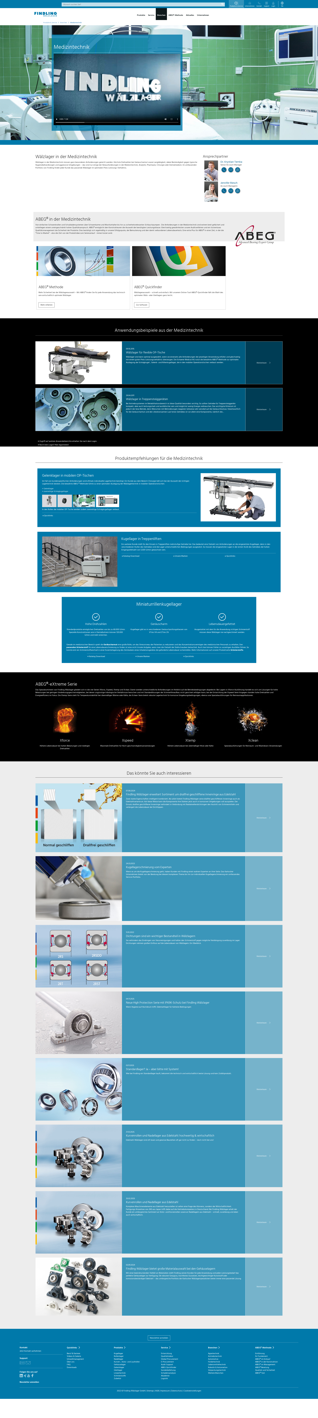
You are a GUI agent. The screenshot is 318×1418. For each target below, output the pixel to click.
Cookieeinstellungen (192, 1390)
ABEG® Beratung (262, 1367)
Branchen (212, 1347)
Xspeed (127, 740)
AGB (157, 1390)
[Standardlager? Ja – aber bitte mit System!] (79, 1120)
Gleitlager (118, 1370)
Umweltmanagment (75, 1359)
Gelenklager (49, 488)
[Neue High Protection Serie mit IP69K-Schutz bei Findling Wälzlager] (79, 1053)
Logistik (164, 1378)
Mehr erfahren (46, 304)
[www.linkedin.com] (21, 1376)
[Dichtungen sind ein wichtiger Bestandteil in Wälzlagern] (79, 986)
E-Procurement (167, 1361)
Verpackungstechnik (217, 1370)
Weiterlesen (262, 362)
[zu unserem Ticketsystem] (22, 1364)
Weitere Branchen (215, 1373)
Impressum (165, 1390)
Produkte (118, 1347)
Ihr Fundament (261, 1356)
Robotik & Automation (217, 1367)
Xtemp (190, 740)
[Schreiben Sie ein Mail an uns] (28, 1364)
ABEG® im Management (265, 1364)
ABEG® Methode (263, 1347)
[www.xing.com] (25, 1376)
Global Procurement (169, 1359)
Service (164, 1347)
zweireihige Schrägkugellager (56, 491)
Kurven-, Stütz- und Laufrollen (127, 1361)
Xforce (65, 740)
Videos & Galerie (74, 1356)
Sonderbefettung (168, 1370)
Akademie (165, 1375)
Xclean (253, 740)
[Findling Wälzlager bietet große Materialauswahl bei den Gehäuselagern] (79, 1315)
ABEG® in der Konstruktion (266, 1361)
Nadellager (118, 1359)
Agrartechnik (213, 1353)
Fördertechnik (214, 1361)
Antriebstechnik (215, 1356)
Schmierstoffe (120, 1375)
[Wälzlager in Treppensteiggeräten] (79, 430)
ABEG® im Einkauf (262, 1359)
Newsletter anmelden (159, 1338)
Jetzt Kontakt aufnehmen (30, 1351)
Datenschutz (176, 1390)
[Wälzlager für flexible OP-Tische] (79, 383)
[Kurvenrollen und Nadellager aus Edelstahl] (79, 1253)
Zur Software (141, 304)
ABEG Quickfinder (168, 1367)
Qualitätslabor (167, 1356)
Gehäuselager (120, 1364)
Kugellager (118, 1353)
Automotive (213, 1359)
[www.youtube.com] (28, 1376)
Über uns (70, 1361)
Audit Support (167, 1364)
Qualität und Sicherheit (265, 1370)
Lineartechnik (120, 1373)
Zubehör (117, 1378)
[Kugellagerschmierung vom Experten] (79, 920)
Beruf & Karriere (73, 1353)
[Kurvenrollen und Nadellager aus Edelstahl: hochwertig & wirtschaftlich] (79, 1186)
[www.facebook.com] (32, 1376)
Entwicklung (166, 1353)
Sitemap (150, 1390)
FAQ (68, 1364)
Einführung (260, 1353)
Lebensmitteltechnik (217, 1364)
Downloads (72, 1367)
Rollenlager (118, 1356)
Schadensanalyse (168, 1373)
